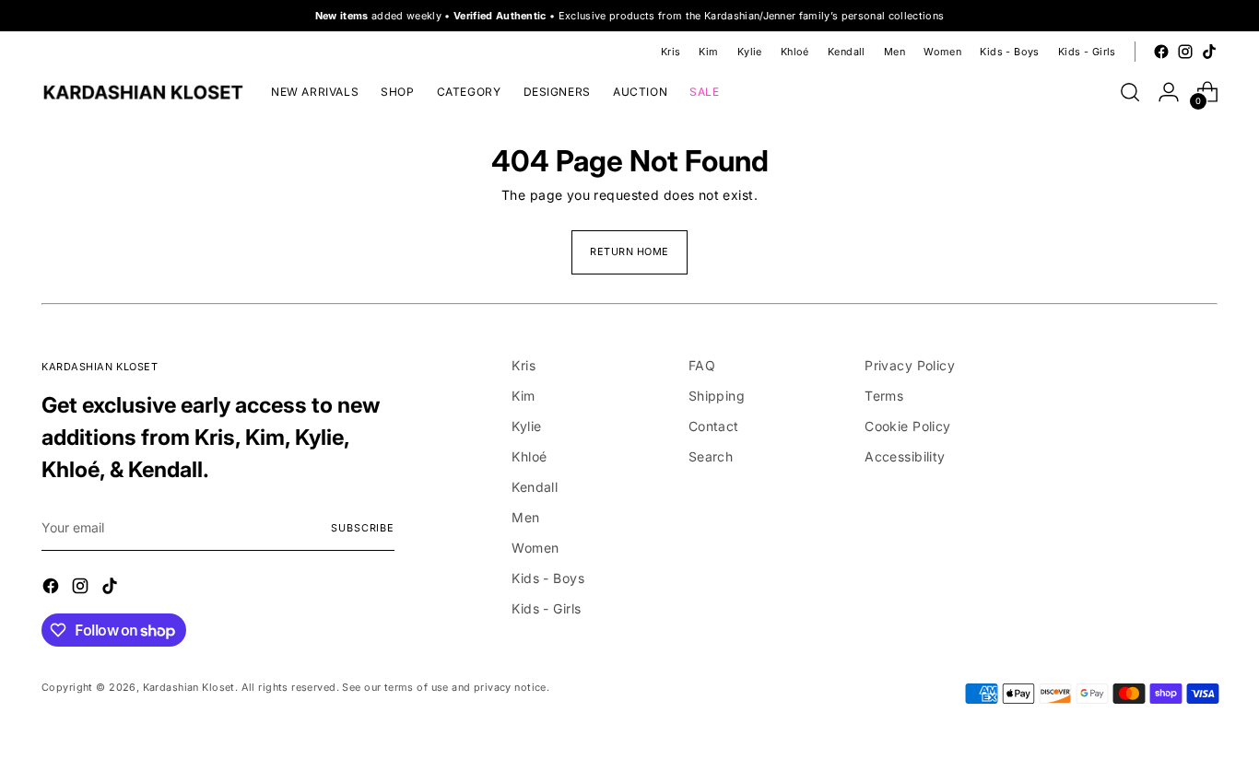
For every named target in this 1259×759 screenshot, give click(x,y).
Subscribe (362, 527)
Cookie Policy (907, 426)
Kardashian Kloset (189, 687)
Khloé (529, 456)
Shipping (716, 395)
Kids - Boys (548, 578)
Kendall (535, 487)
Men (525, 517)
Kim (523, 395)
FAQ (701, 365)
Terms (884, 395)
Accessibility (905, 456)
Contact (713, 426)
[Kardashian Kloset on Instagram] (1185, 51)
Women (535, 547)
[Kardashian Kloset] (142, 92)
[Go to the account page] (1168, 92)
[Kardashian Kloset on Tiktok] (1209, 51)
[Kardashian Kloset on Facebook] (1161, 51)
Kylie (526, 426)
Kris (523, 365)
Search (711, 456)
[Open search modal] (1130, 92)
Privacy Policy (910, 365)
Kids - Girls (546, 608)
